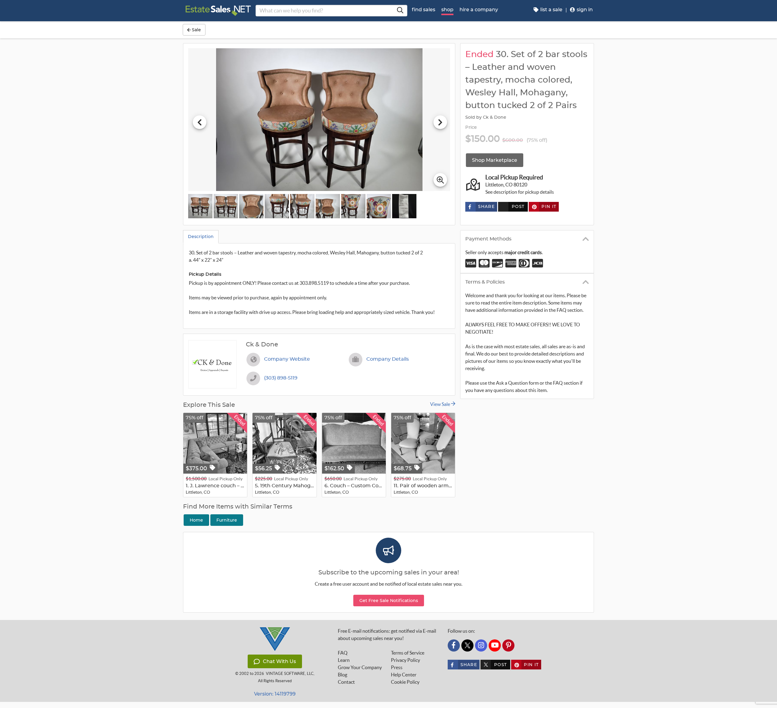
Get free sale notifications (388, 600)
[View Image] (200, 206)
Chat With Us (279, 661)
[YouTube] (495, 645)
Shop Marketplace (494, 160)
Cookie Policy (405, 682)
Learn (344, 660)
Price (471, 127)
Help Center (403, 674)
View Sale (440, 404)
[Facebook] (454, 645)
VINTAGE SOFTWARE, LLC (290, 673)
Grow (360, 667)
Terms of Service (407, 652)
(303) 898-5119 (280, 378)
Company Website (287, 359)
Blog (342, 674)
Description (201, 236)
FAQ (343, 652)
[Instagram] (481, 645)
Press (396, 667)
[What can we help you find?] (400, 10)
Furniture (226, 520)
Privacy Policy (405, 660)
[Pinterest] (508, 645)
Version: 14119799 (275, 694)
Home (196, 520)
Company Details (387, 359)
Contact (346, 682)
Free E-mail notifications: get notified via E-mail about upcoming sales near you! (387, 634)
